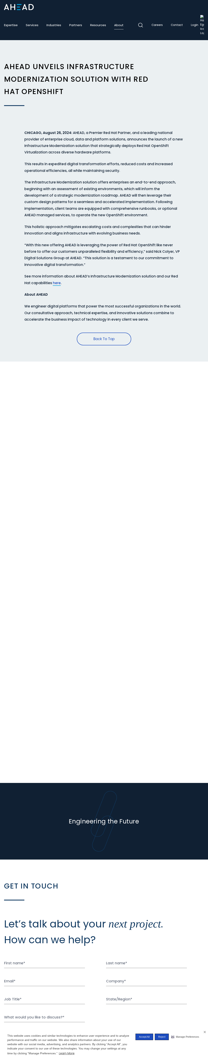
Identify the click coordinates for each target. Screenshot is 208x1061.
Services (32, 25)
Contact (177, 25)
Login (194, 25)
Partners (75, 25)
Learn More (67, 1053)
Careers (157, 25)
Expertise (11, 25)
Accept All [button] (144, 1036)
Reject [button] (161, 1036)
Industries (54, 25)
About (119, 25)
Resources (98, 25)
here (57, 283)
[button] (185, 1037)
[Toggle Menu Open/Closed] (200, 7)
